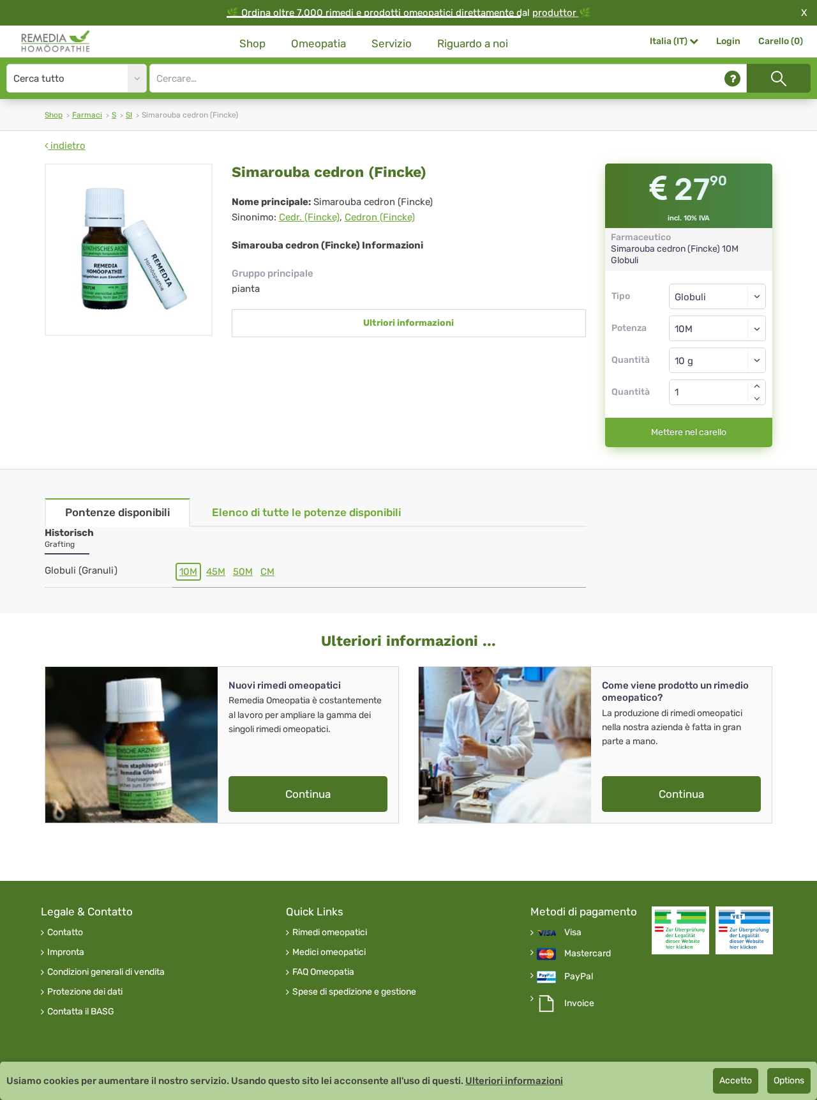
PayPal (578, 976)
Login (728, 41)
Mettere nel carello (688, 432)
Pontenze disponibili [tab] (117, 512)
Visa (572, 932)
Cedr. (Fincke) (309, 217)
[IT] (56, 41)
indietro (67, 145)
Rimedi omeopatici (329, 932)
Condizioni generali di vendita (106, 972)
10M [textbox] (684, 329)
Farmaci (87, 115)
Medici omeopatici (329, 952)
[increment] (757, 385)
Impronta (65, 952)
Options (789, 1080)
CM (267, 571)
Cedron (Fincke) (380, 217)
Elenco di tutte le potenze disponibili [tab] (306, 512)
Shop (252, 43)
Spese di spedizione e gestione (354, 992)
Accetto (735, 1080)
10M (188, 571)
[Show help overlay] (732, 78)
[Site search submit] (779, 78)
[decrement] (757, 398)
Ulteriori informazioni (514, 1081)
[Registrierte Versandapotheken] (680, 930)
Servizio (391, 43)
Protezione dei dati (85, 992)
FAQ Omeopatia (323, 972)
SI (129, 115)
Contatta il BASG (80, 1011)
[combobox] (718, 328)
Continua (308, 794)
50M (243, 571)
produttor (555, 13)
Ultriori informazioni (408, 322)
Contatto (65, 932)
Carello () (780, 41)
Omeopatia (318, 43)
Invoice (579, 1003)
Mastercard (587, 953)
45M (215, 571)
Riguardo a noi (472, 43)
